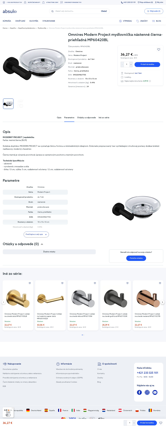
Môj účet (160, 2)
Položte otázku (136, 258)
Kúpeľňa (13, 28)
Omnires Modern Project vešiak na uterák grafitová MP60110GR (114, 315)
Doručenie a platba (10, 369)
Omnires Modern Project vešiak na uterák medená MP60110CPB (147, 315)
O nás (99, 369)
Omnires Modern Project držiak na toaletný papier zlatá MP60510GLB (49, 316)
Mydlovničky (42, 28)
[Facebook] (139, 393)
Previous (3, 302)
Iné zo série (104, 118)
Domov (5, 28)
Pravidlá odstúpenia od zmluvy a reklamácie (20, 378)
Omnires (41, 187)
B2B (4, 386)
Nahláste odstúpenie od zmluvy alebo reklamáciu (22, 374)
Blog (99, 382)
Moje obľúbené (145, 2)
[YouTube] (155, 393)
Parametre (69, 118)
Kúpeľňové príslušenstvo (26, 28)
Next (162, 302)
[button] (150, 81)
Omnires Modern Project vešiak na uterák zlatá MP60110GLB (17, 315)
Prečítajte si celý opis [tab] (34, 234)
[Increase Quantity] (134, 423)
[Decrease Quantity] (125, 423)
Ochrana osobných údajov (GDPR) (69, 378)
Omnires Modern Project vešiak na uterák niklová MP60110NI (82, 315)
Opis (59, 118)
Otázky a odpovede (86, 118)
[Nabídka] (12, 408)
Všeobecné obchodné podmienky (69, 369)
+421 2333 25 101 (129, 2)
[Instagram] (147, 393)
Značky (100, 378)
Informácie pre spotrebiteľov (67, 374)
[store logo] (9, 11)
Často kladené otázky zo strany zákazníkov (20, 382)
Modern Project (80, 55)
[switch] (8, 414)
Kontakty (101, 374)
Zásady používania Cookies (66, 382)
